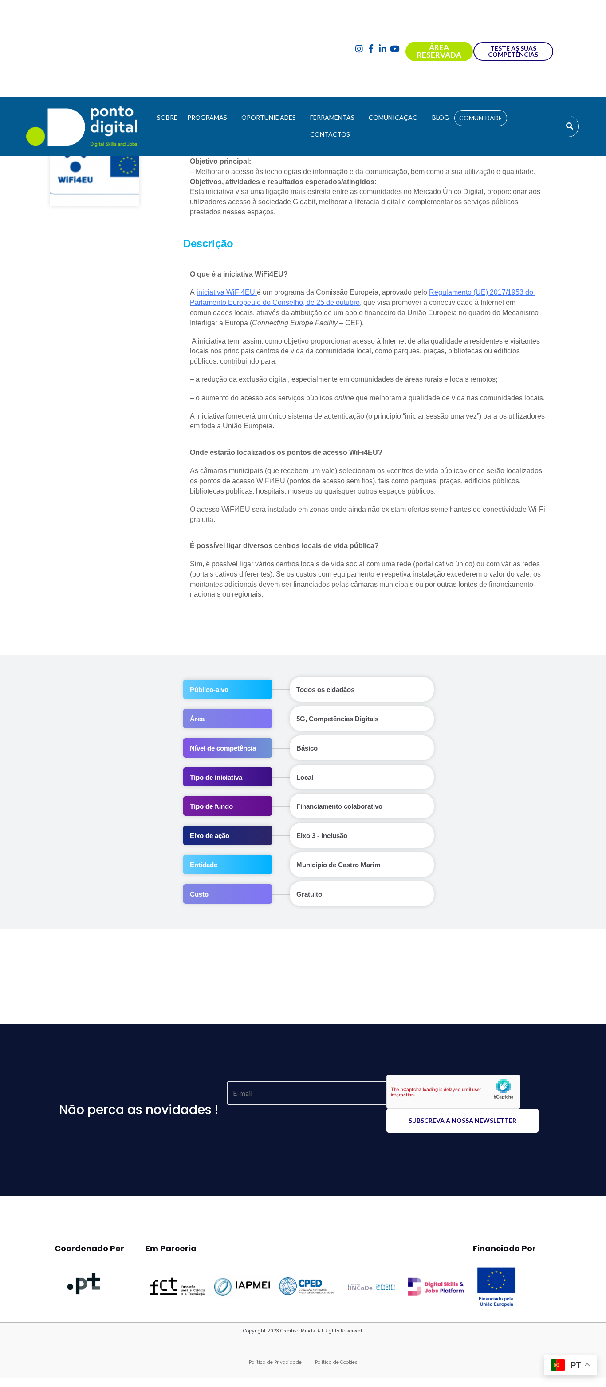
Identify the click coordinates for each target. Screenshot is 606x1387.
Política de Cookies (336, 1362)
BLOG (440, 117)
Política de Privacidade (275, 1362)
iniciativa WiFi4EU (227, 292)
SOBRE (167, 117)
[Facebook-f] (371, 49)
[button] (209, 117)
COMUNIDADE (480, 118)
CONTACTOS (330, 134)
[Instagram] (359, 49)
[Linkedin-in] (383, 49)
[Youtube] (395, 49)
